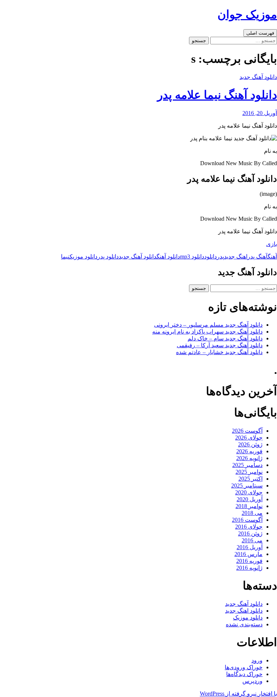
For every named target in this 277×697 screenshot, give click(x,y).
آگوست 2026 (247, 431)
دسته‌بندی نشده (244, 624)
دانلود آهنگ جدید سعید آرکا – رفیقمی (220, 345)
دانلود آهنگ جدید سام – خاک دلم (225, 338)
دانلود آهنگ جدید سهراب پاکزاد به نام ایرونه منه (207, 331)
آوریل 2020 (250, 499)
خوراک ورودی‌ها (244, 667)
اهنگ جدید (235, 256)
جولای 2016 (249, 527)
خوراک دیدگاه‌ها (244, 674)
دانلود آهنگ (168, 256)
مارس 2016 (248, 554)
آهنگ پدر (257, 256)
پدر (220, 256)
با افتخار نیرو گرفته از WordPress (238, 694)
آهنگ (272, 256)
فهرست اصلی (260, 33)
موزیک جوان (247, 14)
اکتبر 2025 (250, 479)
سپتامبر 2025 (247, 485)
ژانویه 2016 (249, 568)
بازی (271, 244)
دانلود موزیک (83, 256)
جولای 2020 (249, 492)
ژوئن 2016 (250, 533)
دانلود (210, 256)
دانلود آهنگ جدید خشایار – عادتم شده (219, 352)
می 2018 (252, 513)
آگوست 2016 (247, 520)
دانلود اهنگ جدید (244, 611)
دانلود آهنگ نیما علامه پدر (217, 94)
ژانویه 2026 (249, 458)
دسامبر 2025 (247, 465)
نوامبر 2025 (249, 472)
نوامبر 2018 (249, 506)
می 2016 (252, 540)
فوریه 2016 (249, 561)
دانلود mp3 (192, 256)
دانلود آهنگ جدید (258, 77)
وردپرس (252, 681)
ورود (257, 660)
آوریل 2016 (250, 547)
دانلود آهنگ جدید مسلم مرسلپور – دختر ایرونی (208, 325)
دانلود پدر (108, 256)
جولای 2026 (249, 437)
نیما (65, 256)
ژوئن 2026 (250, 444)
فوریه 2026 (249, 451)
